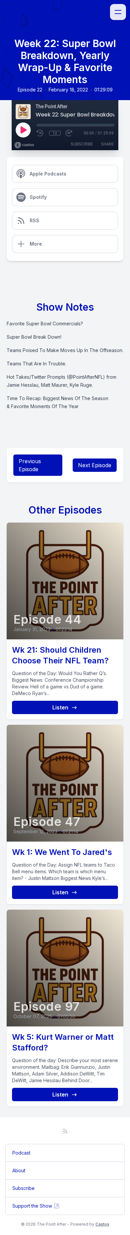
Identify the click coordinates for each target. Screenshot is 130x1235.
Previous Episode (30, 465)
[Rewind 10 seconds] (40, 133)
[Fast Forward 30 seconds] (69, 133)
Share (107, 144)
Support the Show (32, 1206)
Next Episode (94, 465)
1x (55, 133)
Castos (102, 1224)
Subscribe (82, 144)
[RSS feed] (65, 1131)
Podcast (21, 1153)
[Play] (23, 129)
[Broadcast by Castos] (24, 145)
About (18, 1170)
